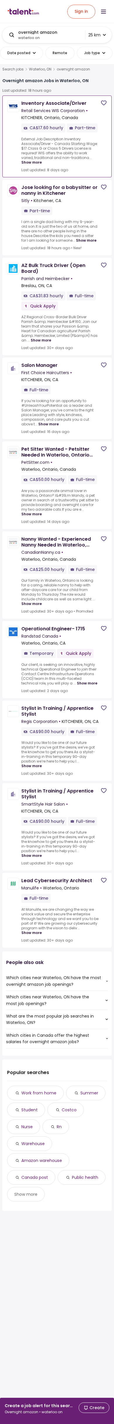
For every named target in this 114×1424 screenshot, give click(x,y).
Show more (31, 162)
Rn (59, 1127)
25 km (94, 35)
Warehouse (33, 1144)
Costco (69, 1110)
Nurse (27, 1127)
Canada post (34, 1177)
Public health (85, 1177)
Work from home (38, 1093)
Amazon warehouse (41, 1160)
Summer (89, 1093)
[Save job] (104, 102)
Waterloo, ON (40, 69)
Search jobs (13, 69)
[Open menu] (103, 11)
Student (29, 1110)
